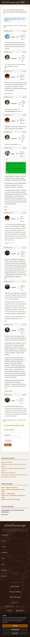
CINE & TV (3, 546)
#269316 (24, 31)
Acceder (22, 2)
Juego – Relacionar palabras (9, 487)
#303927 (24, 114)
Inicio (4, 9)
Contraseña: (7, 435)
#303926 (24, 97)
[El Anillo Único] (10, 2)
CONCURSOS (4, 570)
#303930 (24, 212)
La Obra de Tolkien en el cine (16, 9)
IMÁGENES (3, 576)
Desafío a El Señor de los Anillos (10, 499)
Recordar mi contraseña (9, 440)
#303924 (24, 52)
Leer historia (4, 514)
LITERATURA (4, 552)
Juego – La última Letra (8, 493)
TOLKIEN (3, 540)
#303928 (24, 132)
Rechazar (15, 633)
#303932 (24, 281)
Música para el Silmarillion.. (8, 472)
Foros (7, 9)
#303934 (24, 394)
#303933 (24, 324)
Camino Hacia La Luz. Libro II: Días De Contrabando (12, 511)
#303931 (24, 247)
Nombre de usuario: (9, 429)
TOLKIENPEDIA (4, 535)
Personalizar (15, 629)
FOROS (2, 558)
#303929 (24, 147)
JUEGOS (3, 564)
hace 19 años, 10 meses (20, 19)
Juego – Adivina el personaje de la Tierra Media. (13, 490)
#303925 (24, 71)
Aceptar (15, 625)
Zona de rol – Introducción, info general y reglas (13, 496)
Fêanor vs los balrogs (6, 462)
